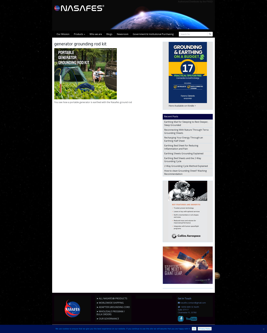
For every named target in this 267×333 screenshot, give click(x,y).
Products (79, 34)
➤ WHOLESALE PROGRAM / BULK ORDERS (111, 313)
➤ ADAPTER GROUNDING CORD (113, 307)
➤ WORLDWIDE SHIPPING (110, 302)
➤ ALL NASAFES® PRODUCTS (112, 298)
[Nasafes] (79, 8)
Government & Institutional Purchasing (153, 34)
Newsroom (122, 34)
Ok (194, 329)
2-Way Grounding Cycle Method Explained (186, 166)
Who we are (96, 34)
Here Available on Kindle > (182, 105)
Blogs (109, 34)
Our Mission (63, 34)
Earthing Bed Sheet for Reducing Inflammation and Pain (181, 147)
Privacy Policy (205, 329)
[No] (263, 329)
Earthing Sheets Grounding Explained (183, 153)
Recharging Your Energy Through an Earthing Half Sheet (183, 139)
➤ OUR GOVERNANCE (108, 318)
